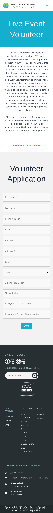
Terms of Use (18, 510)
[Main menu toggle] (47, 5)
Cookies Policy (42, 509)
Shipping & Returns (34, 510)
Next (26, 326)
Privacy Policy (28, 509)
